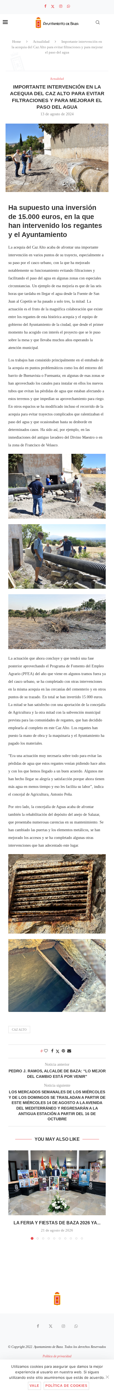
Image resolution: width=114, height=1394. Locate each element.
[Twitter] (53, 6)
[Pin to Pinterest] (63, 1051)
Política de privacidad (57, 1356)
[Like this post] (46, 1051)
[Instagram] (60, 6)
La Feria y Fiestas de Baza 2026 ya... (57, 1222)
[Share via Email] (69, 1051)
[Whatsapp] (68, 6)
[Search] (97, 22)
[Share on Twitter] (57, 1051)
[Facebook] (45, 6)
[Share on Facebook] (52, 1051)
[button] (13, 1195)
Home (16, 41)
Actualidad (41, 41)
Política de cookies (66, 1386)
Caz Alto (19, 1029)
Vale (34, 1386)
